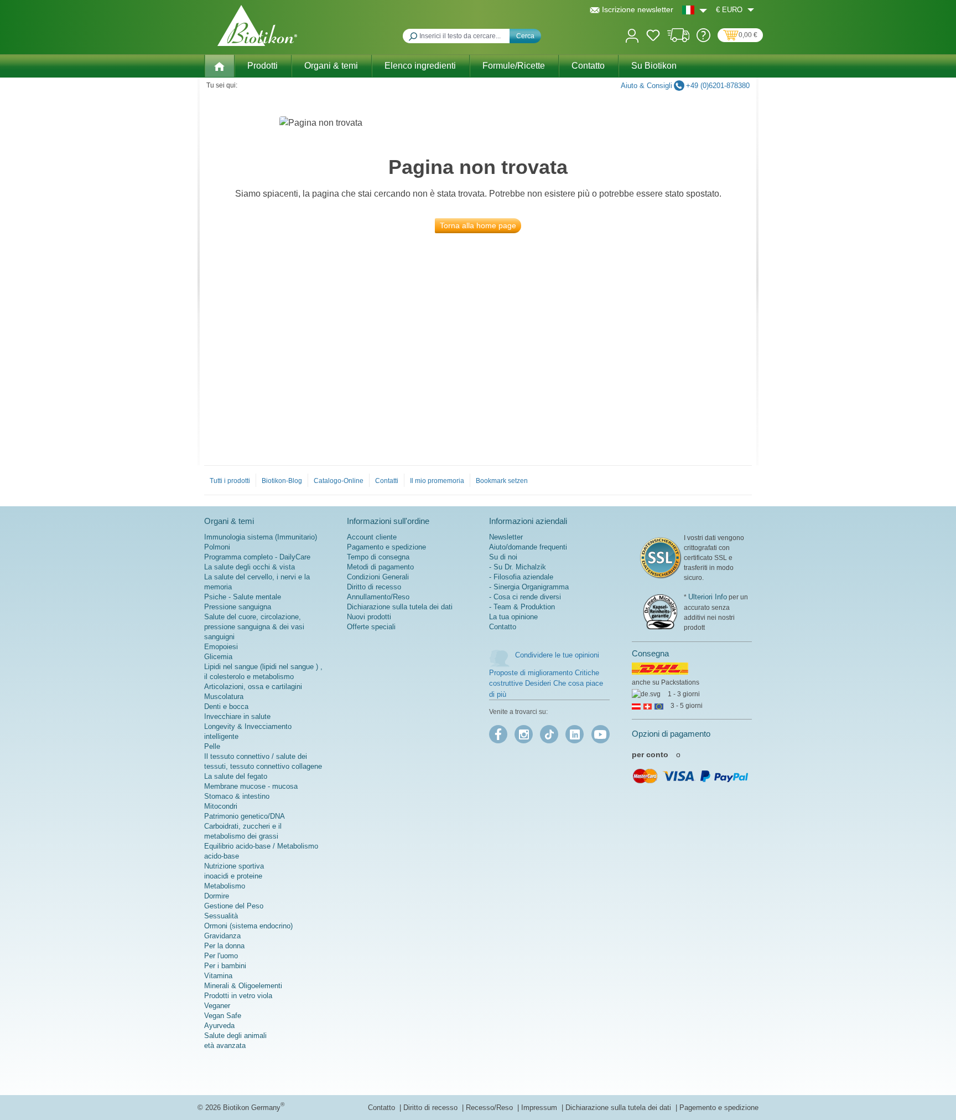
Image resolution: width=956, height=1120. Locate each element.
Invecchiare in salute (237, 716)
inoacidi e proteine (233, 876)
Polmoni (217, 547)
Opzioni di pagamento (671, 733)
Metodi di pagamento (380, 567)
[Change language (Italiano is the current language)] (694, 9)
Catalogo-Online (338, 481)
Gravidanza (222, 936)
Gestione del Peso (233, 906)
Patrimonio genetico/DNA (244, 816)
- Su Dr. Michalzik (517, 567)
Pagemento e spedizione (718, 1107)
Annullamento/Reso (378, 597)
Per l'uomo (221, 956)
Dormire (216, 896)
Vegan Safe (222, 1015)
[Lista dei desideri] (653, 37)
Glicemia (218, 657)
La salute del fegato (235, 776)
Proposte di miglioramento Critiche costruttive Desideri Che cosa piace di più (546, 683)
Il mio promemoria (437, 481)
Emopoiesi (221, 647)
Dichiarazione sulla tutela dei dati (400, 607)
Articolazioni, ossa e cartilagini (253, 686)
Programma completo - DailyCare (257, 557)
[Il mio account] (632, 34)
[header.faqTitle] (703, 39)
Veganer (217, 1005)
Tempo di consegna (378, 557)
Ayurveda (219, 1025)
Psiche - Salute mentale (242, 597)
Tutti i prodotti (230, 481)
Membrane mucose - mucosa (251, 786)
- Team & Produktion (522, 607)
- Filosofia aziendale (521, 577)
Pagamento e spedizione (386, 547)
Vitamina (218, 976)
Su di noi (503, 557)
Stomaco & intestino (236, 796)
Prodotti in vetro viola (238, 995)
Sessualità (221, 916)
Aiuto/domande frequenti (528, 547)
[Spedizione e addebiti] (678, 39)
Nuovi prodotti (369, 617)
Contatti (386, 481)
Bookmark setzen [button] (502, 481)
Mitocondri (220, 806)
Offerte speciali (371, 627)
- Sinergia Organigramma (529, 587)
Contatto (502, 627)
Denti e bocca (226, 706)
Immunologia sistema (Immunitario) (260, 537)
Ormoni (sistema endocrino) (248, 926)
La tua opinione (513, 617)
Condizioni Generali (378, 577)
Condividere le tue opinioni (557, 655)
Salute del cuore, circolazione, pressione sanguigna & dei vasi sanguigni (254, 627)
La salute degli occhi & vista (249, 567)
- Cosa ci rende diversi (525, 597)
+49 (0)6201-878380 (718, 85)
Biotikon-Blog (282, 481)
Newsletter (506, 537)
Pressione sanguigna (237, 607)
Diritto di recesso (374, 587)
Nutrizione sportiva (234, 866)
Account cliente (372, 537)
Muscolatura (223, 696)
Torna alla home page (478, 225)
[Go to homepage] (257, 25)
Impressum (540, 1107)
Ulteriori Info (707, 597)
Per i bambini (225, 966)
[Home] (219, 66)
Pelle (212, 746)
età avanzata (225, 1045)
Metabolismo (224, 886)
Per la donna (224, 946)
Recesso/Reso (490, 1107)
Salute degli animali (235, 1035)
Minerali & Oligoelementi (243, 986)
